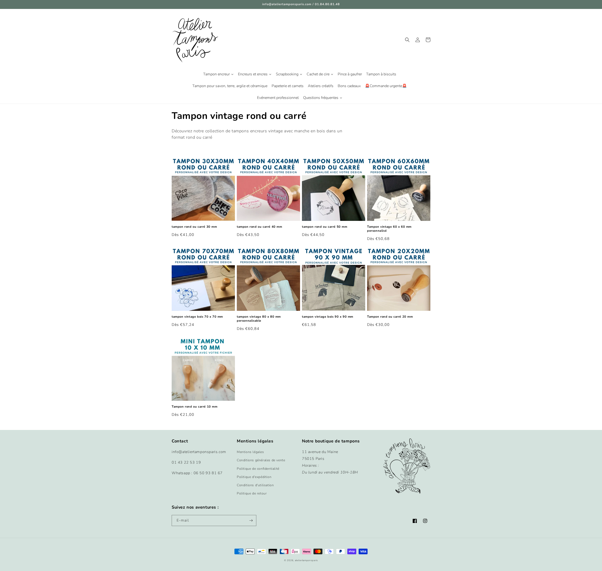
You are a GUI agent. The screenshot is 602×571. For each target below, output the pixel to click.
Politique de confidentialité (258, 468)
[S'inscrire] (251, 520)
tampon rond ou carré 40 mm (259, 227)
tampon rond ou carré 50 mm (324, 227)
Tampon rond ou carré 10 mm (195, 407)
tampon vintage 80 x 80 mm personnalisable (259, 319)
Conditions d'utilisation (255, 485)
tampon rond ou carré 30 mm (194, 227)
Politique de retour (252, 493)
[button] (407, 40)
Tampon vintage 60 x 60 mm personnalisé (389, 229)
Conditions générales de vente (261, 460)
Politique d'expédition (254, 477)
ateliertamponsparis (306, 560)
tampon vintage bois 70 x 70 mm (197, 317)
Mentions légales (250, 452)
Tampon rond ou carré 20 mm (390, 317)
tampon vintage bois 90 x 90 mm (327, 317)
